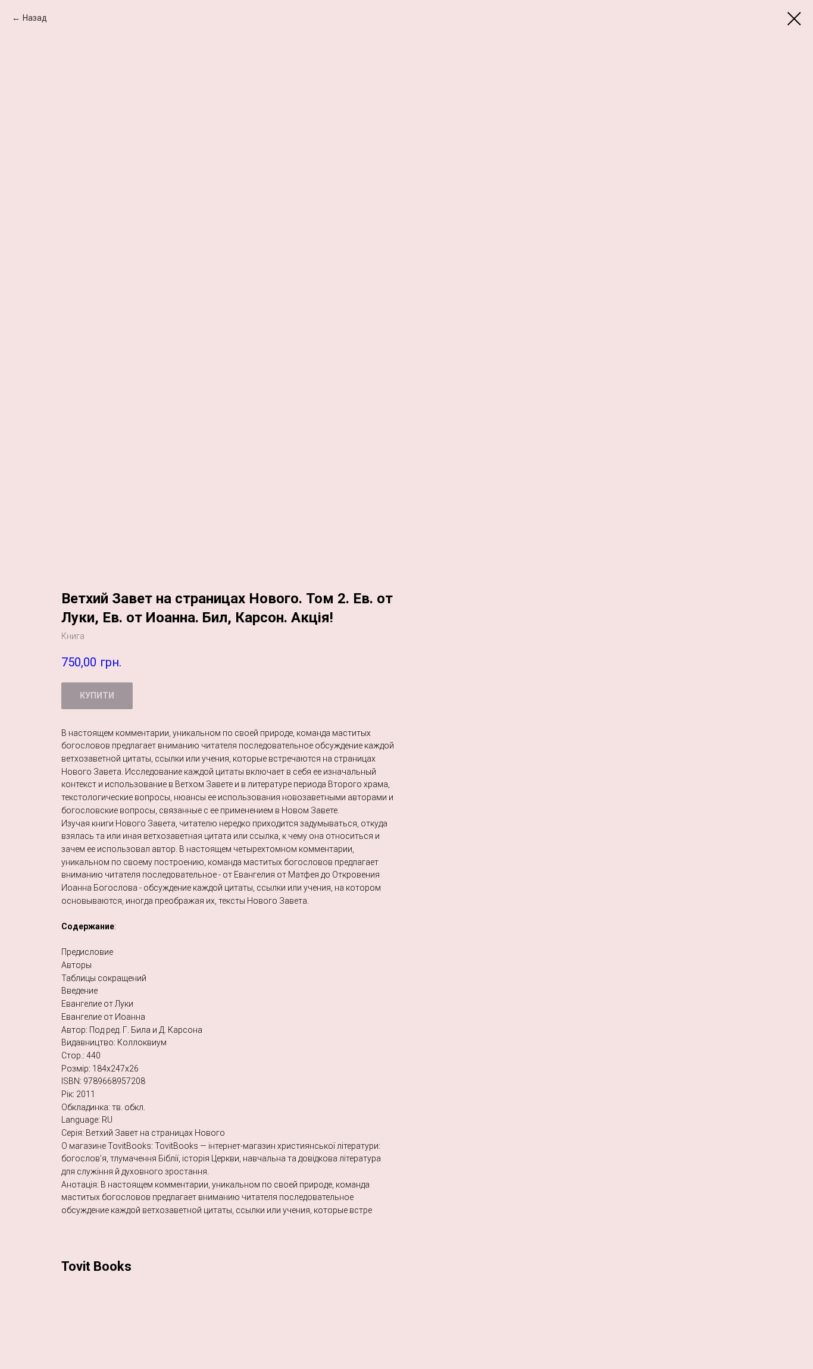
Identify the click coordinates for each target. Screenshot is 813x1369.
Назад (35, 18)
